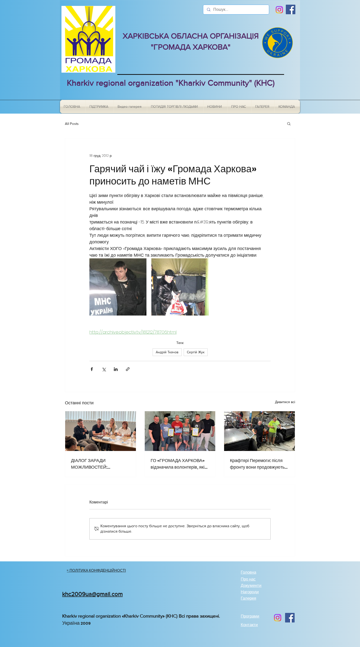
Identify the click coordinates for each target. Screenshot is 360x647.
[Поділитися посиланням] (127, 369)
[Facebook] (290, 9)
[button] (289, 123)
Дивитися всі (285, 401)
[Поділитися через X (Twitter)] (103, 369)
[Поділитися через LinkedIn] (115, 369)
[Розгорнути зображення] (117, 287)
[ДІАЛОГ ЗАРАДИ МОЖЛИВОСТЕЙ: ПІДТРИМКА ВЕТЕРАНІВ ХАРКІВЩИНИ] (100, 431)
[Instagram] (279, 9)
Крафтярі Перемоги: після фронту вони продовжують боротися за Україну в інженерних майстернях (257, 463)
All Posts (72, 123)
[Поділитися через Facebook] (91, 369)
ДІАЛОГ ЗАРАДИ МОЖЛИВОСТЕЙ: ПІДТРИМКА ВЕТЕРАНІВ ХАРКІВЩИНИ (96, 463)
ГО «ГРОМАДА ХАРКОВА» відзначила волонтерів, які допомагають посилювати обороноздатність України (177, 463)
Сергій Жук (195, 352)
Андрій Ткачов (167, 352)
